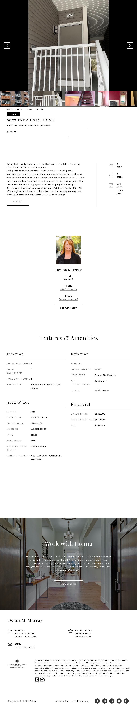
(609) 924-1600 (83, 633)
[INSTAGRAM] (104, 701)
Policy (33, 701)
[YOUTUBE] (119, 701)
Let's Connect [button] (68, 584)
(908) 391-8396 (68, 289)
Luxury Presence (78, 701)
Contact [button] (17, 202)
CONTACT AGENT (68, 308)
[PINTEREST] (126, 701)
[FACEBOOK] (97, 701)
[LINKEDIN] (112, 701)
